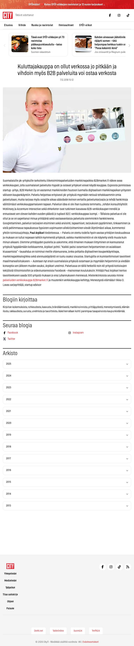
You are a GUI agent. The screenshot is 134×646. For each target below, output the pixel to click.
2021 (8, 411)
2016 (8, 470)
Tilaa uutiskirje (10, 594)
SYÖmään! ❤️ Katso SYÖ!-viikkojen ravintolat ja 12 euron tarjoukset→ (67, 4)
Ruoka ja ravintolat (42, 25)
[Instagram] (119, 15)
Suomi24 (78, 631)
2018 (8, 446)
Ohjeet (10, 601)
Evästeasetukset (91, 642)
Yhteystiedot (10, 573)
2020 (8, 423)
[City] (10, 566)
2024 (8, 375)
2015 (8, 482)
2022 (8, 399)
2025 (8, 364)
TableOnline (58, 631)
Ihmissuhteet (66, 25)
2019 (8, 435)
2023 (8, 387)
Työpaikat (10, 587)
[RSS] (127, 566)
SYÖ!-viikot (85, 25)
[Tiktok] (128, 15)
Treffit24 (96, 631)
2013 (8, 505)
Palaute (10, 608)
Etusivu (8, 25)
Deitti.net (38, 631)
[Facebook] (110, 15)
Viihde (22, 25)
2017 (8, 458)
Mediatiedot (10, 580)
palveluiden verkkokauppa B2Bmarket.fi (25, 280)
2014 (8, 494)
